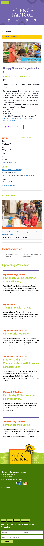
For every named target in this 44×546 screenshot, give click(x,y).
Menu (5, 3)
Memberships (25, 520)
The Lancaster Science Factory (12, 170)
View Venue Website (8, 185)
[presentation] (22, 214)
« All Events (6, 31)
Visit (4, 520)
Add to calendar (13, 127)
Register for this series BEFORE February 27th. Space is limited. (20, 119)
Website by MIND (5, 487)
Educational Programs (9, 162)
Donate (10, 520)
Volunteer (17, 520)
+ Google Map (29, 175)
